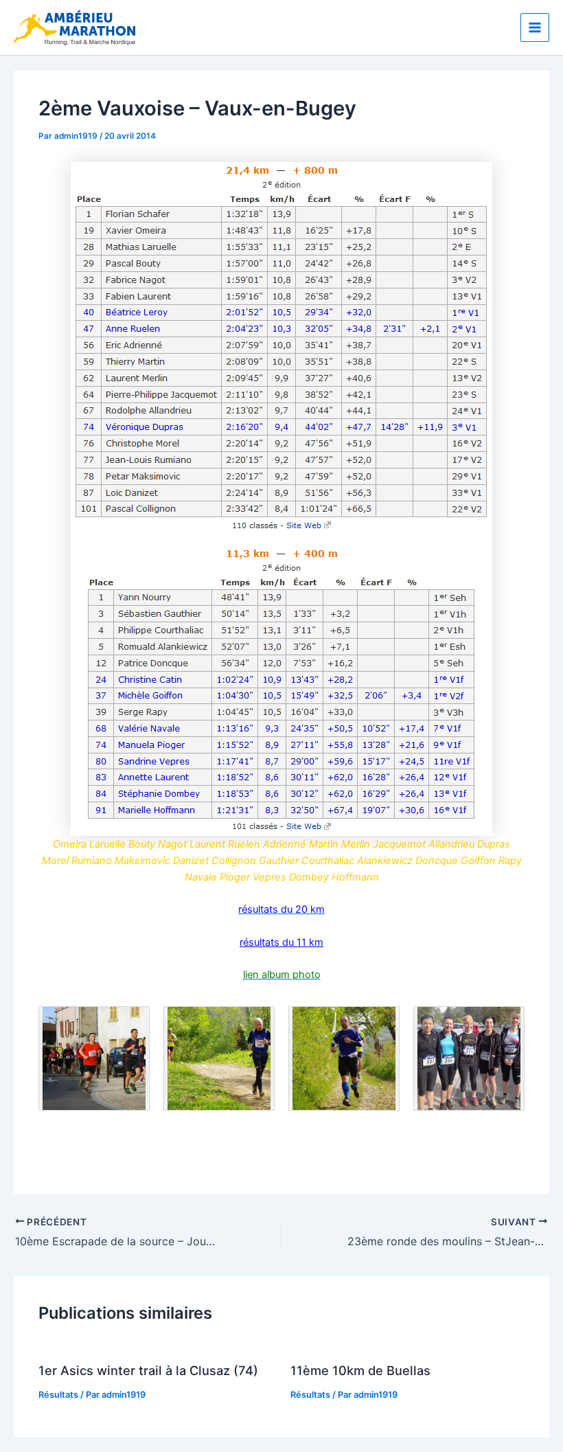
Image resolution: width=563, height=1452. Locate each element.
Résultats (58, 1394)
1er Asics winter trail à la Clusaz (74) (148, 1370)
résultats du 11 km (281, 942)
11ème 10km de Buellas (360, 1370)
